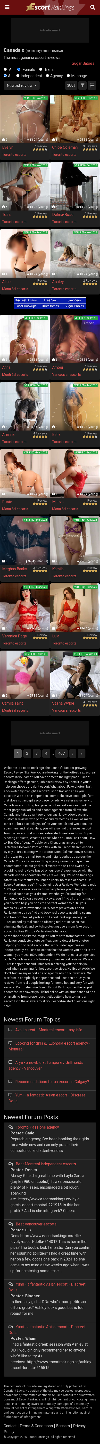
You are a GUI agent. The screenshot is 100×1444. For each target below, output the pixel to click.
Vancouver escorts (66, 375)
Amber (57, 367)
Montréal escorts (15, 289)
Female (28, 69)
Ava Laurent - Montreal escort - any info (48, 1030)
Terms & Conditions (36, 1426)
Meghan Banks (14, 569)
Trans (48, 69)
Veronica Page (14, 636)
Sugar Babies (83, 63)
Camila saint (12, 703)
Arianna (8, 434)
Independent (31, 76)
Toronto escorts (14, 154)
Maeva (58, 501)
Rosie (7, 501)
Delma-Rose (63, 214)
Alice (6, 281)
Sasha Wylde (63, 703)
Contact (10, 1426)
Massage (79, 76)
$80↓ (71, 85)
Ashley (58, 281)
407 (61, 753)
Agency (56, 76)
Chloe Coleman (65, 147)
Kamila (58, 569)
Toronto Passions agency (37, 1127)
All (10, 69)
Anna (6, 367)
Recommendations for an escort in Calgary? (52, 1081)
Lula (55, 636)
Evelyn (7, 147)
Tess (6, 214)
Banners (63, 1426)
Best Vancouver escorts (36, 1224)
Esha (56, 434)
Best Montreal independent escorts (46, 1164)
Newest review (20, 85)
